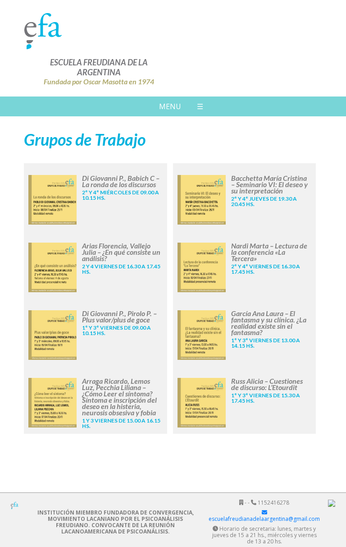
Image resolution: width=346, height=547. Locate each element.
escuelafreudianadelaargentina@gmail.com (264, 519)
